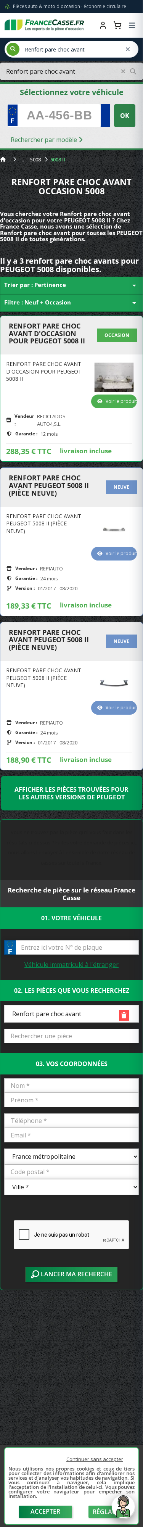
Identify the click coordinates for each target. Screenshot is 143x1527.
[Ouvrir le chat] (123, 1510)
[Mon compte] (102, 25)
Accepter (45, 1511)
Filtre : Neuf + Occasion (71, 303)
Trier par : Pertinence (71, 285)
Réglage (106, 1512)
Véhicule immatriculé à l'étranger (71, 964)
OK (124, 115)
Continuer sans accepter (94, 1459)
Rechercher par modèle (45, 139)
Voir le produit (121, 401)
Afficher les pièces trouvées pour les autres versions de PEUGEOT (71, 793)
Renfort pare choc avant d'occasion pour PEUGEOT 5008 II (47, 333)
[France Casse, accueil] (44, 25)
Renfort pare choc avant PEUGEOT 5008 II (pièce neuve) (49, 485)
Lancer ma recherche (75, 1274)
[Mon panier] (117, 25)
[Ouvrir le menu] (131, 25)
